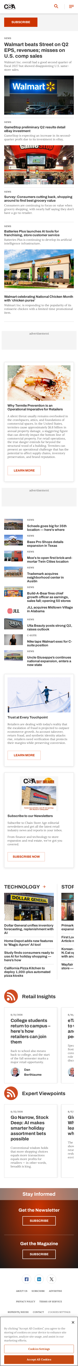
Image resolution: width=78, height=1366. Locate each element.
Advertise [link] (55, 1291)
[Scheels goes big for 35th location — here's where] (13, 526)
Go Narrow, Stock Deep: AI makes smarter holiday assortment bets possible (29, 1128)
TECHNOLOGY (22, 887)
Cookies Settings (59, 1312)
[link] (26, 1279)
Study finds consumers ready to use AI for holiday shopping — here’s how (29, 956)
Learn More (24, 470)
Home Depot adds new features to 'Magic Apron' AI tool (28, 942)
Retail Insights (39, 996)
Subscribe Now (26, 856)
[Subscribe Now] (39, 793)
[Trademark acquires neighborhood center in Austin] (13, 575)
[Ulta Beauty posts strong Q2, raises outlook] (13, 625)
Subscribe (20, 22)
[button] (71, 6)
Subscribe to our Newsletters (30, 816)
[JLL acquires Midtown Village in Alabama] (13, 611)
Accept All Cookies (39, 1359)
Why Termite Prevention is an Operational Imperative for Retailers (35, 407)
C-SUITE (32, 635)
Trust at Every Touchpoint (27, 717)
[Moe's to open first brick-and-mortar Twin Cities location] (13, 558)
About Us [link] (21, 1291)
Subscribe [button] (39, 1220)
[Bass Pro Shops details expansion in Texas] (13, 542)
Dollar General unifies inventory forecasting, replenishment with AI (29, 929)
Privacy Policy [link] (25, 1301)
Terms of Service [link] (50, 1301)
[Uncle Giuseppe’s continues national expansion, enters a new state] (13, 659)
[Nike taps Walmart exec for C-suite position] (13, 641)
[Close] (73, 1322)
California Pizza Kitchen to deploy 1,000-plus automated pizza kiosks (27, 971)
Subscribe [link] (38, 1291)
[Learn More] (39, 382)
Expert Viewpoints (43, 1093)
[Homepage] (10, 7)
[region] (39, 1341)
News (30, 519)
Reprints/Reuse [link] (18, 1312)
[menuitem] (26, 1279)
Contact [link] (38, 1312)
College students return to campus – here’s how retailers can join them (30, 1031)
